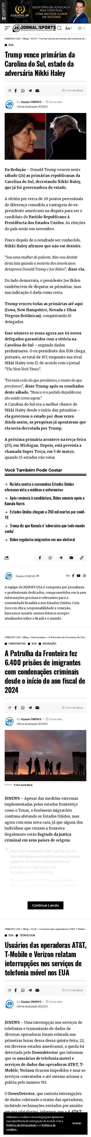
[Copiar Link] (81, 558)
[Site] (68, 576)
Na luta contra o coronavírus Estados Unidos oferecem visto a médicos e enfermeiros (39, 487)
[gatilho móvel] (9, 28)
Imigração (49, 644)
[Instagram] (84, 576)
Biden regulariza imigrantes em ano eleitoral (42, 539)
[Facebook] (73, 576)
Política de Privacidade (21, 1125)
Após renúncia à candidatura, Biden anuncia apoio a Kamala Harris (44, 500)
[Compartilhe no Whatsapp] (23, 90)
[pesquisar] (59, 28)
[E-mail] (37, 90)
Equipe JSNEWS (31, 102)
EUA (11, 45)
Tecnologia (27, 935)
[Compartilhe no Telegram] (30, 90)
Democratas (17, 644)
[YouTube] (78, 576)
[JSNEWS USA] (34, 28)
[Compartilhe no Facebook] (15, 90)
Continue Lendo (45, 905)
